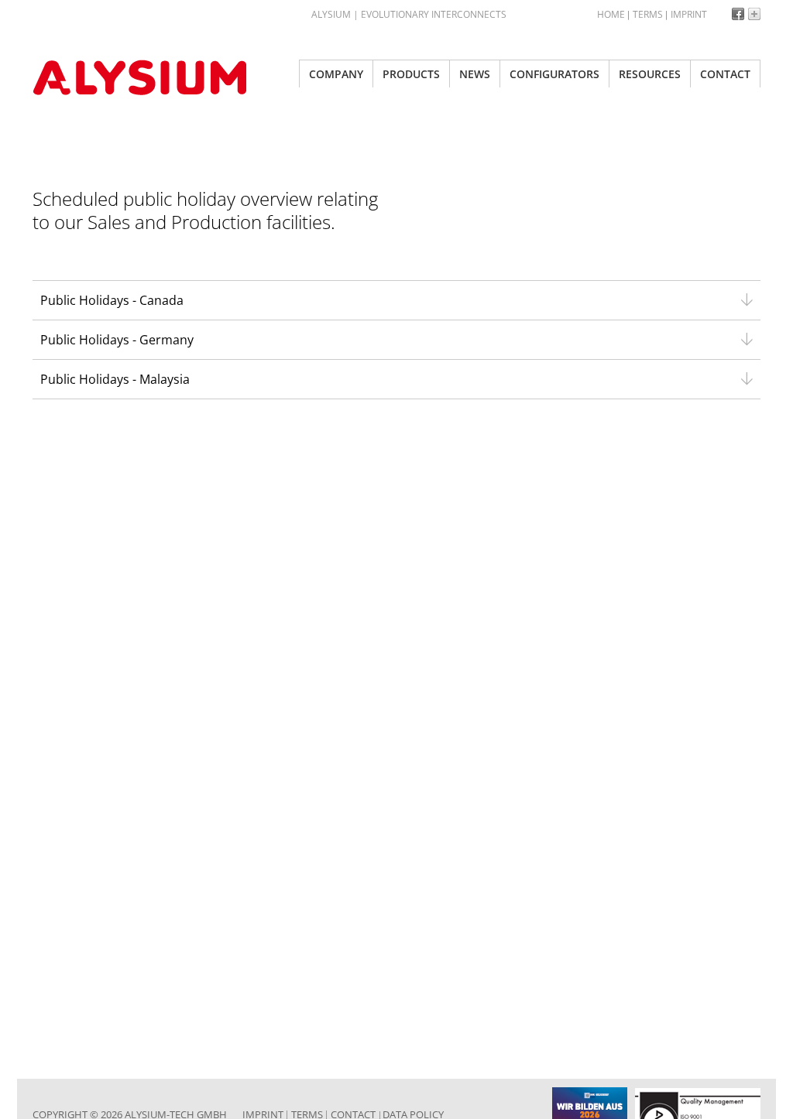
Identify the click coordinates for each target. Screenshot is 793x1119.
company (336, 74)
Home (611, 14)
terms (648, 14)
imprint (689, 14)
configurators (554, 74)
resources (650, 74)
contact (725, 74)
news (474, 74)
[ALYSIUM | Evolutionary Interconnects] (149, 77)
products (411, 74)
